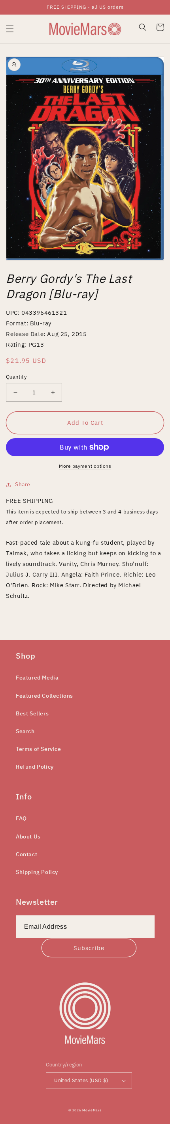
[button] (10, 28)
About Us (28, 836)
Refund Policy (35, 766)
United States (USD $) (81, 1080)
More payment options (85, 466)
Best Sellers (32, 713)
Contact (26, 854)
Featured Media (37, 677)
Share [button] (22, 484)
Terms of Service (38, 748)
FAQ (21, 818)
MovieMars (91, 1110)
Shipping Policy (37, 872)
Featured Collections (44, 695)
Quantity (16, 376)
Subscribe (89, 948)
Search (25, 731)
